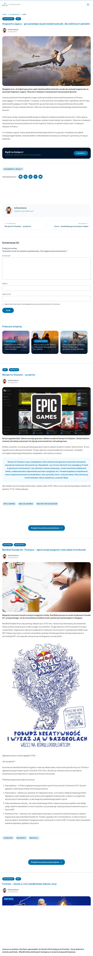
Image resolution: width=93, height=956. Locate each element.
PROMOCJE (14, 369)
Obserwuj (80, 153)
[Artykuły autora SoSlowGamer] (8, 210)
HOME (4, 14)
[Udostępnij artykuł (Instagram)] (25, 177)
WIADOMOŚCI (20, 544)
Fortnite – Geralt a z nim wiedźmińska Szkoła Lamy (29, 883)
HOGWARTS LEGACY (13, 169)
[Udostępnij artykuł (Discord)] (40, 177)
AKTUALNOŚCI (15, 14)
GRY (18, 18)
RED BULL (34, 838)
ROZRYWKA (8, 544)
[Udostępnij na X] (35, 177)
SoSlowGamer (13, 29)
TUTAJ (50, 486)
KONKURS (8, 838)
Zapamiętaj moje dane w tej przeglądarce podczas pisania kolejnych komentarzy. (32, 304)
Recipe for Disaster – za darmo (18, 374)
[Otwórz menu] (88, 4)
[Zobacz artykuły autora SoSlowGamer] (4, 30)
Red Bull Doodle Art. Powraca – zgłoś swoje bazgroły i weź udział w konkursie (44, 549)
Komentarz (6, 256)
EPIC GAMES (9, 504)
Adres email (6, 294)
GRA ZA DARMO (26, 504)
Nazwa (5, 283)
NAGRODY (21, 838)
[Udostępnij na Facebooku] (20, 177)
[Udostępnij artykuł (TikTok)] (30, 177)
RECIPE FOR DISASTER (47, 504)
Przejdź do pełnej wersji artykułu (45, 528)
